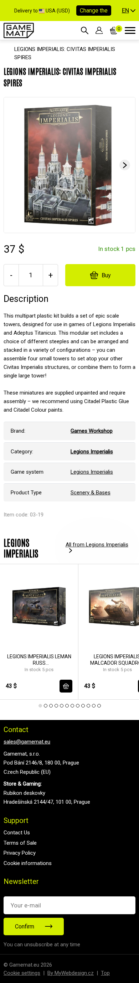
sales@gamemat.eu (27, 741)
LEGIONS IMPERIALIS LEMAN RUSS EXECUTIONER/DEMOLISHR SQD (39, 660)
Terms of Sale (20, 843)
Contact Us (17, 832)
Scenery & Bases (90, 492)
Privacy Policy (20, 853)
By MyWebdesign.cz (70, 973)
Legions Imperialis (92, 472)
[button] (128, 10)
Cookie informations (28, 863)
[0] (114, 30)
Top (105, 973)
